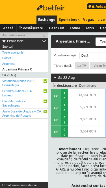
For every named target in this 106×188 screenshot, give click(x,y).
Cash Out (56, 28)
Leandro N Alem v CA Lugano (17, 93)
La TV (81, 65)
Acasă (8, 28)
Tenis (90, 28)
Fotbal (75, 28)
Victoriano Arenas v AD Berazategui (18, 83)
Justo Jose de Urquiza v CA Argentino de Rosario (21, 113)
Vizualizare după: (65, 55)
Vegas (88, 19)
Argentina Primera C (17, 69)
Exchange (46, 19)
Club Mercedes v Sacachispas (14, 103)
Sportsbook (69, 19)
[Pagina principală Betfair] (51, 7)
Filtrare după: (63, 65)
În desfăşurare (31, 28)
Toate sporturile (12, 52)
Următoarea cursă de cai (19, 185)
